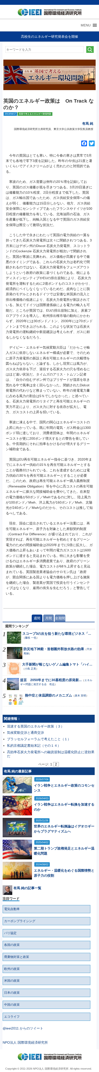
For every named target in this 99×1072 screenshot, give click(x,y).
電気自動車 (12, 909)
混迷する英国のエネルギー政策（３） (35, 726)
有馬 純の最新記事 (18, 771)
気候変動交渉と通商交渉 (25, 732)
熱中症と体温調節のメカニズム (48, 695)
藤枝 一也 (30, 637)
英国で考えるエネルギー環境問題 (35, 114)
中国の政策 (12, 1004)
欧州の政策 (12, 969)
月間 (48, 618)
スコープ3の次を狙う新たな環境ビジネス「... (56, 633)
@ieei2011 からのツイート (23, 1028)
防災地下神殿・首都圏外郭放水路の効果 (54, 649)
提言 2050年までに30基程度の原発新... (51, 680)
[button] (86, 25)
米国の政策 (12, 980)
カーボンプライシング (19, 921)
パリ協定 (10, 933)
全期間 (60, 618)
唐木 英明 (80, 695)
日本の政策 (12, 992)
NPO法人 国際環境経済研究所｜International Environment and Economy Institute (48, 13)
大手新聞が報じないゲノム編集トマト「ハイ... (57, 664)
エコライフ (12, 1016)
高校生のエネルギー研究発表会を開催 (49, 36)
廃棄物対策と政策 (16, 957)
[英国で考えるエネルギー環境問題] (49, 75)
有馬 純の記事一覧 (27, 888)
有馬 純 (87, 123)
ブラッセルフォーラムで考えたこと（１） (39, 739)
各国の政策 (12, 945)
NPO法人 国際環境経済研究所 (25, 1042)
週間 (37, 618)
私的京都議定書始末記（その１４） (34, 745)
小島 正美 (30, 668)
